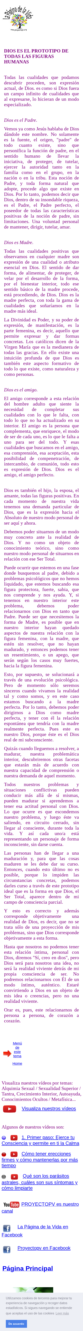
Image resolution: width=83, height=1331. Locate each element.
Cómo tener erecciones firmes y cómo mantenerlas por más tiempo (40, 1159)
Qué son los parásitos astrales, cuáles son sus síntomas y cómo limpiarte (40, 1182)
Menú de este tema (17, 1049)
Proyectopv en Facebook (44, 1248)
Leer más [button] (62, 1313)
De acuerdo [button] (16, 1323)
